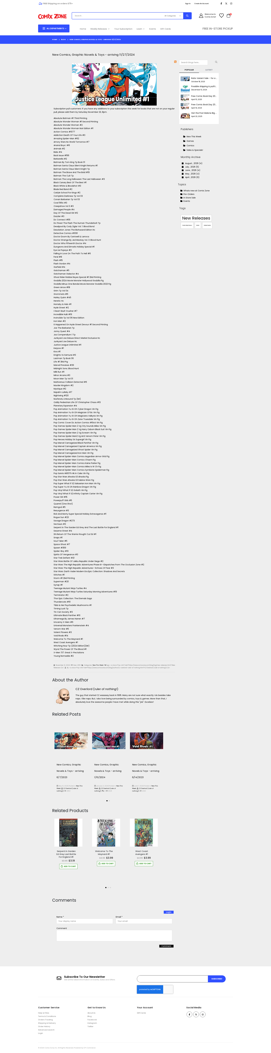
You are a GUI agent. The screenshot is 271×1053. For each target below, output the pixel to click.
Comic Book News (187, 225)
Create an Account (201, 3)
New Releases (196, 218)
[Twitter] (226, 3)
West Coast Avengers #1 (141, 852)
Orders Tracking (45, 1019)
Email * (119, 916)
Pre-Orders (188, 194)
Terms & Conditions (47, 1016)
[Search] (187, 16)
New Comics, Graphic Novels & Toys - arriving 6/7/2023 (70, 771)
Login (168, 912)
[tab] (189, 70)
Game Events (207, 225)
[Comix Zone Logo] (52, 16)
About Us (91, 1013)
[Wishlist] (221, 16)
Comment (61, 928)
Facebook (92, 1019)
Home (83, 28)
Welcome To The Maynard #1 (104, 852)
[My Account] (201, 16)
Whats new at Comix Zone (196, 190)
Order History (44, 1026)
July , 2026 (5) (191, 166)
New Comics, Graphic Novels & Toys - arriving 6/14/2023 (145, 771)
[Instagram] (231, 3)
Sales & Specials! (195, 150)
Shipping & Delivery (47, 1023)
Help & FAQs (43, 1013)
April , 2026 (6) (191, 177)
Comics (190, 145)
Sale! (197, 225)
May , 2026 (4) (191, 173)
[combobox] (115, 16)
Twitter (90, 1026)
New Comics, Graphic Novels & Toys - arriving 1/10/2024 (107, 771)
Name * (60, 916)
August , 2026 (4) (192, 163)
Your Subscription (123, 28)
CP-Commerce (89, 1048)
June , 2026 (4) (191, 170)
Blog (63, 39)
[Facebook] (221, 3)
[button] (107, 801)
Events (152, 28)
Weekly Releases (99, 28)
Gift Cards (165, 28)
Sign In (188, 3)
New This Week (98, 665)
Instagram (92, 1023)
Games (190, 141)
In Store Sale (189, 197)
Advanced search (46, 1030)
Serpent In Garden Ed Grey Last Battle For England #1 (66, 854)
